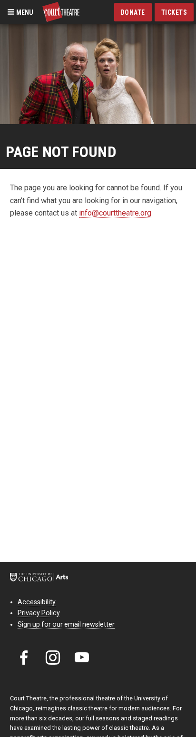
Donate (133, 12)
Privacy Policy (39, 613)
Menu (24, 12)
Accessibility (37, 602)
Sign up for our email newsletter (66, 624)
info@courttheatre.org (115, 212)
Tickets (174, 12)
